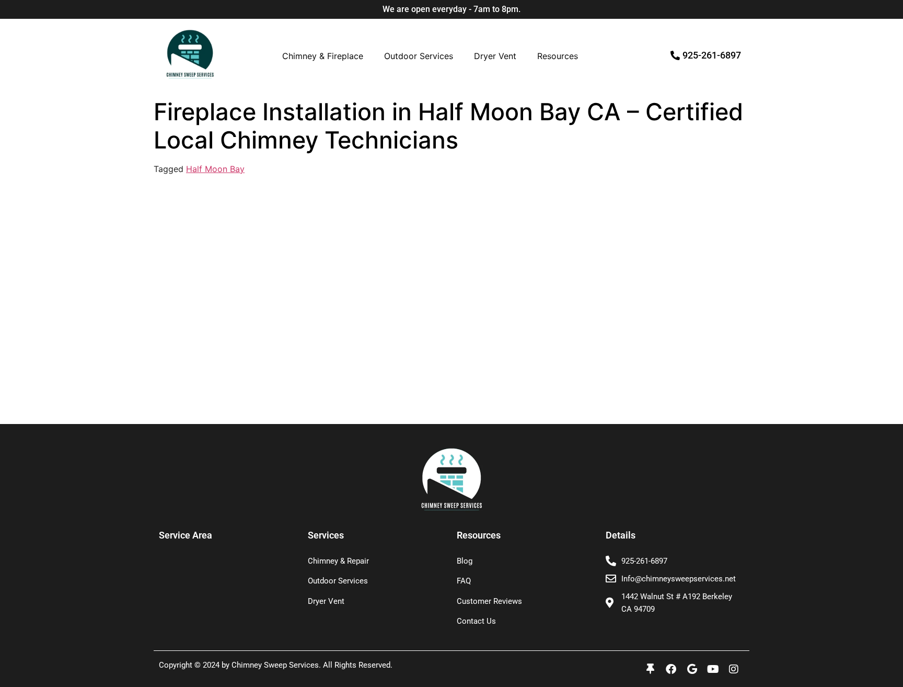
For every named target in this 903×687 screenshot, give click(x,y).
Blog (464, 561)
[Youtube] (712, 669)
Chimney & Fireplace (322, 56)
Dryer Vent (495, 56)
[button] (325, 56)
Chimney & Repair (338, 561)
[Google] (691, 669)
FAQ (464, 581)
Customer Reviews (489, 601)
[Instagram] (733, 669)
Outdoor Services (418, 56)
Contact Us (476, 621)
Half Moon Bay (215, 169)
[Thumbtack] (650, 669)
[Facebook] (671, 669)
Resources (557, 56)
